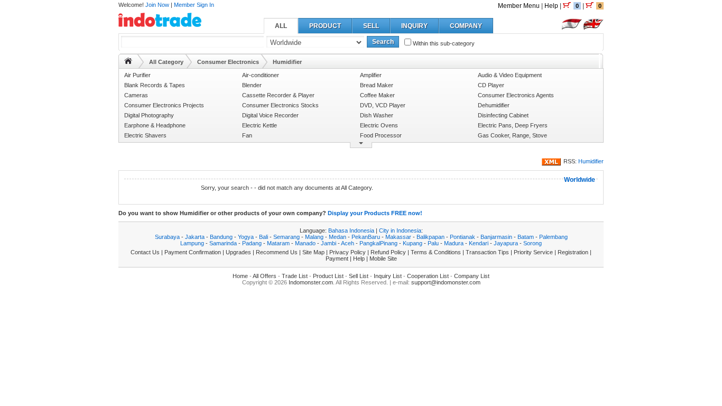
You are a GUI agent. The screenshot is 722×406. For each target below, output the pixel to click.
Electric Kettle (259, 125)
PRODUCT (325, 26)
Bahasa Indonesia (351, 230)
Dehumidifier (494, 105)
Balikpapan (430, 237)
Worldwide (579, 179)
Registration (573, 252)
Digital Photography (149, 115)
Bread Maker (376, 85)
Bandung (221, 237)
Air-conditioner (260, 75)
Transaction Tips (487, 252)
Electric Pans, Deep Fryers (513, 125)
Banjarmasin (496, 237)
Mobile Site (383, 258)
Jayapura (506, 243)
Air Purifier (137, 75)
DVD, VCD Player (382, 105)
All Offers (264, 276)
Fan (247, 135)
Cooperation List (428, 276)
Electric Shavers (145, 135)
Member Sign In (194, 5)
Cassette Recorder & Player (278, 95)
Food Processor (381, 135)
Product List (328, 276)
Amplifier (371, 75)
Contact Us (145, 252)
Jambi (328, 243)
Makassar (398, 237)
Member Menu (519, 6)
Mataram (278, 243)
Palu (433, 243)
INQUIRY (414, 26)
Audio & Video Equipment (510, 75)
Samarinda (223, 243)
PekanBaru (365, 237)
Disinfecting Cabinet (503, 115)
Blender (252, 85)
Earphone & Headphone (155, 125)
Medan (337, 237)
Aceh (347, 243)
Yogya (246, 237)
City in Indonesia (400, 230)
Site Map (313, 252)
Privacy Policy (347, 252)
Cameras (136, 95)
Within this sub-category (443, 43)
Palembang (553, 237)
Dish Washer (376, 115)
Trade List (295, 276)
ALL (281, 26)
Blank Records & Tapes (154, 85)
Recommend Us (277, 252)
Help (551, 6)
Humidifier (591, 161)
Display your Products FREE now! (375, 213)
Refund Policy (388, 252)
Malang (314, 237)
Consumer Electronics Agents (516, 95)
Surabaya (167, 237)
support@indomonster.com (445, 282)
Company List (471, 276)
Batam (525, 237)
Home (240, 276)
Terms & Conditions (436, 252)
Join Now (157, 5)
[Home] (128, 61)
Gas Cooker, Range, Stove (512, 135)
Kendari (478, 243)
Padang (252, 243)
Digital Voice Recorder (270, 115)
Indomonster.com (311, 282)
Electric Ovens (379, 125)
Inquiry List (388, 276)
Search (383, 42)
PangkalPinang (378, 243)
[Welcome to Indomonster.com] (159, 23)
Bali (263, 237)
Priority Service (533, 252)
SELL (371, 26)
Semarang (286, 237)
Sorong (532, 243)
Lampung (192, 243)
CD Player (491, 85)
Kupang (412, 243)
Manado (305, 243)
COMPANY (466, 26)
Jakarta (195, 237)
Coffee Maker (377, 95)
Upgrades (238, 252)
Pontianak (462, 237)
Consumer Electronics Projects (164, 105)
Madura (454, 243)
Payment (337, 258)
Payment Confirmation (192, 252)
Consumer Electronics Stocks (280, 105)
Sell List (358, 276)
